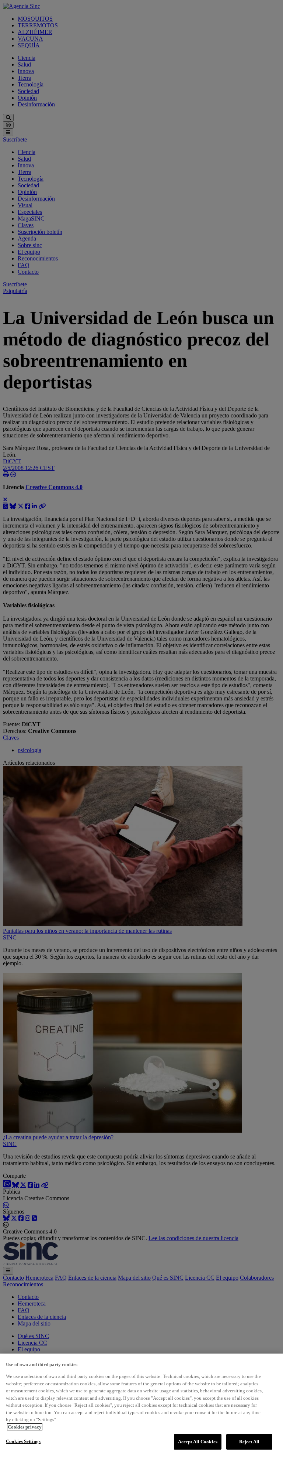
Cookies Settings (23, 1441)
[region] (141, 1405)
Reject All (249, 1441)
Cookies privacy (25, 1427)
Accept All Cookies (197, 1441)
